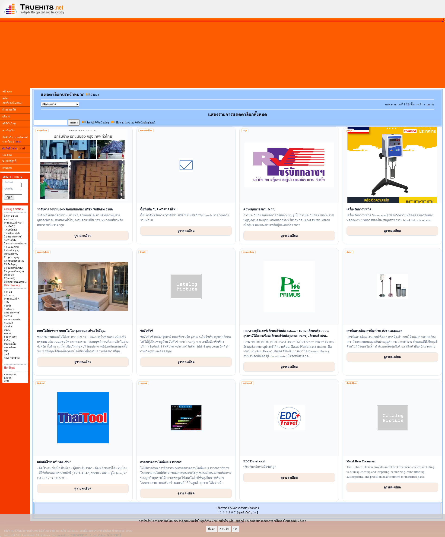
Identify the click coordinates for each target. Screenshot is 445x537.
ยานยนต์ (8, 323)
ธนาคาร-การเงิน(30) (16, 243)
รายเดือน (7, 141)
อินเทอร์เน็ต (10, 344)
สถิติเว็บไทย (9, 123)
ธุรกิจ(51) (10, 226)
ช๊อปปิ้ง (7, 305)
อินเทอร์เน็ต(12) (15, 268)
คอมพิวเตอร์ (10, 337)
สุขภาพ (8, 333)
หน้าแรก (7, 91)
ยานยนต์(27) (12, 247)
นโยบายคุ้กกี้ (236, 521)
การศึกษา (9, 309)
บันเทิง (7, 330)
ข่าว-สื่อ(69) (12, 216)
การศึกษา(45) (12, 233)
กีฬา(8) (10, 275)
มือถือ (7, 340)
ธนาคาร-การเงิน (12, 319)
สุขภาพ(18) (13, 257)
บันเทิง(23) (12, 254)
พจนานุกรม (10, 374)
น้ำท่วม (8, 377)
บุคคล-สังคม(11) (15, 271)
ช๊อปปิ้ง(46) (11, 229)
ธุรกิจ (6, 302)
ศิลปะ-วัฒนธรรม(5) (16, 282)
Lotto (6, 380)
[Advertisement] (222, 55)
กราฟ (22, 148)
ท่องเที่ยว (8, 326)
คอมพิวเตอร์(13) (15, 261)
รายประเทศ (21, 137)
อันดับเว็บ (7, 137)
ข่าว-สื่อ (8, 292)
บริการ (6, 116)
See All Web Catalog (98, 122)
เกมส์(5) (11, 278)
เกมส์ (6, 354)
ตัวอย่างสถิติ (9, 109)
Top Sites (7, 154)
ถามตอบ (7, 168)
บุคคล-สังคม (10, 347)
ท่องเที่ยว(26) (12, 250)
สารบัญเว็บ (8, 130)
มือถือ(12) (12, 264)
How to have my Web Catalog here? (135, 122)
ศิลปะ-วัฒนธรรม (12, 358)
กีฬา (6, 351)
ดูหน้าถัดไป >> (247, 512)
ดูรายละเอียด (82, 235)
